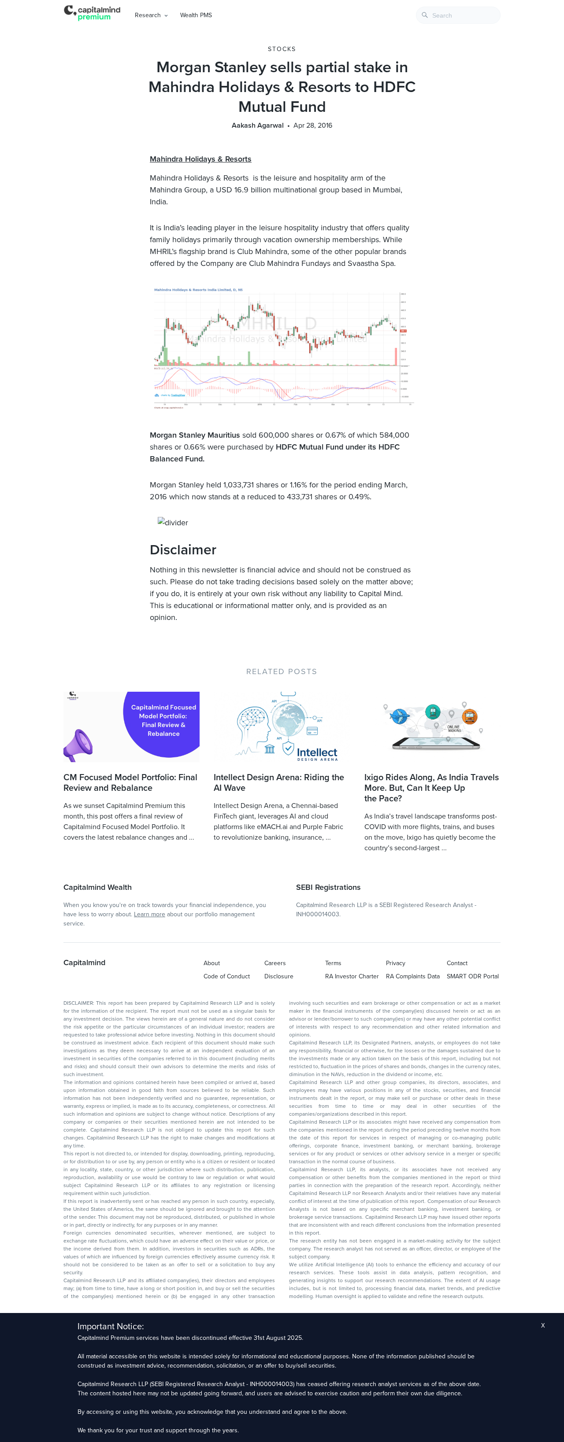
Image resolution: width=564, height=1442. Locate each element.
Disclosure (278, 976)
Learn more (149, 914)
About (212, 963)
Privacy (395, 963)
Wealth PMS (196, 15)
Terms (333, 963)
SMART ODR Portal (473, 976)
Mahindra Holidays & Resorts (201, 159)
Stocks (282, 49)
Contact (457, 963)
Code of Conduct (227, 976)
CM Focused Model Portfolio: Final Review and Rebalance (130, 782)
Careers (275, 963)
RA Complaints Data (413, 976)
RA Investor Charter (352, 976)
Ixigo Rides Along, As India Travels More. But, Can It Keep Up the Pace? (431, 788)
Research (148, 15)
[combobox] (458, 15)
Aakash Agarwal (258, 125)
